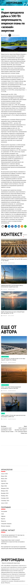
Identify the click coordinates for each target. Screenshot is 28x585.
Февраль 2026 (5, 488)
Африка (3, 516)
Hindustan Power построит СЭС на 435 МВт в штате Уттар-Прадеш (14, 259)
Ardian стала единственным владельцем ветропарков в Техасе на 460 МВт (11, 387)
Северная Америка (5, 356)
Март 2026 (4, 486)
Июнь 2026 (4, 478)
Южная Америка (5, 526)
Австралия (4, 511)
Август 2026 (4, 473)
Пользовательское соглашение (8, 577)
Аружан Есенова (11, 262)
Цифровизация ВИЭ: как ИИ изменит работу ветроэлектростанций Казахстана (12, 286)
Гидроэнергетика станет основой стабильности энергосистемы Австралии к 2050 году (13, 541)
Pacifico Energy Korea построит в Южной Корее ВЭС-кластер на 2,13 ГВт (12, 312)
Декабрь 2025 (5, 493)
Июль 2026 (4, 476)
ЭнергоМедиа (14, 3)
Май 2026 (3, 481)
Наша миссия (15, 574)
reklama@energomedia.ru (19, 581)
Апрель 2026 (4, 483)
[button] (2, 226)
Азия (2, 9)
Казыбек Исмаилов (16, 35)
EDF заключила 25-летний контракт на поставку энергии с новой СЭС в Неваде (13, 359)
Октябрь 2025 (5, 498)
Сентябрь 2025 (5, 500)
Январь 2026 (4, 491)
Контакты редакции (19, 576)
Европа (3, 413)
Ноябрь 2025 (4, 495)
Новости (3, 521)
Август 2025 (4, 503)
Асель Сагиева (11, 315)
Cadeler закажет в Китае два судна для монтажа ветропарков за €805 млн (13, 416)
